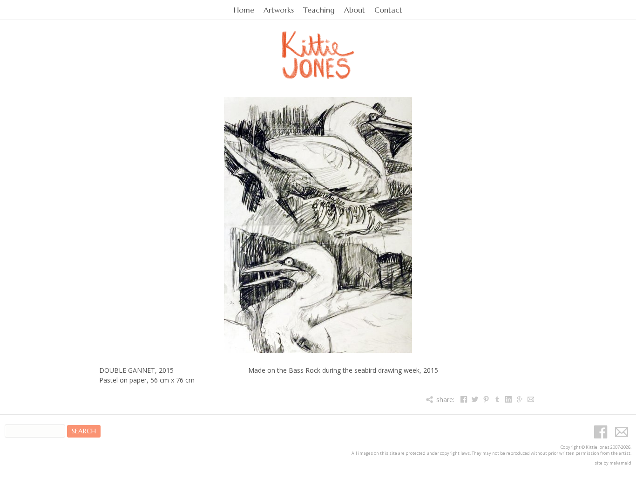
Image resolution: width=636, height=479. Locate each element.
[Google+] (519, 399)
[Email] (530, 399)
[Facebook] (463, 399)
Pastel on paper (123, 380)
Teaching (319, 10)
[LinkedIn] (508, 399)
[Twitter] (475, 399)
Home (244, 10)
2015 (166, 370)
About (354, 10)
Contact (388, 10)
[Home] (318, 44)
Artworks (279, 10)
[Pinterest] (486, 399)
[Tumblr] (497, 399)
